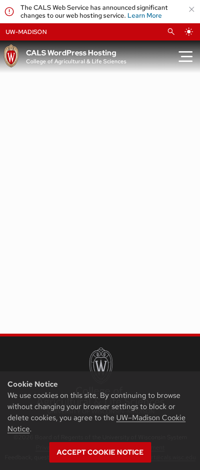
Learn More (144, 15)
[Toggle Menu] (186, 57)
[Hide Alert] (191, 9)
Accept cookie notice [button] (100, 452)
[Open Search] (171, 31)
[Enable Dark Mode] (188, 31)
